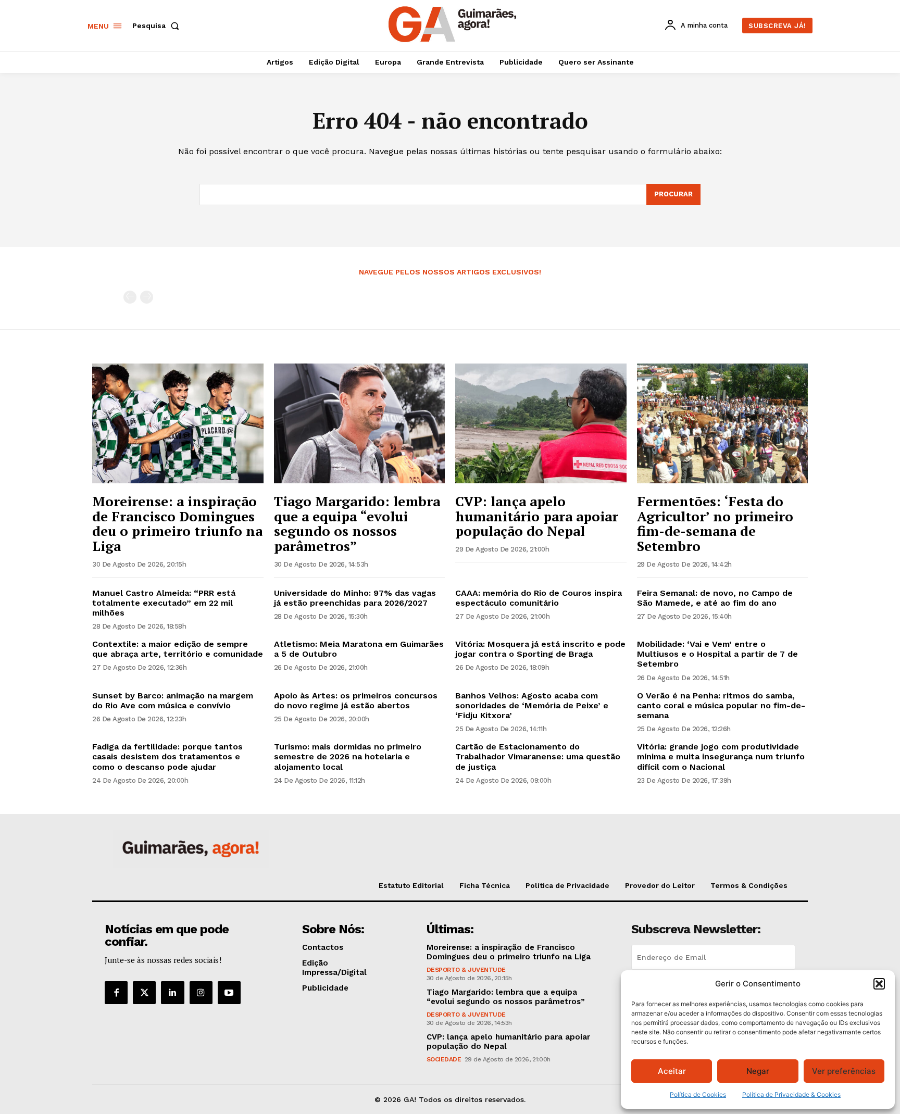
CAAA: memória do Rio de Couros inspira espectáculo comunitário (538, 598)
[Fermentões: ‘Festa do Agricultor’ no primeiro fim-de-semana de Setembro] (722, 423)
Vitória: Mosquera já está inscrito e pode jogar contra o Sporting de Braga (540, 649)
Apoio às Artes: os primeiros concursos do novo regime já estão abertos (356, 700)
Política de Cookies (698, 1094)
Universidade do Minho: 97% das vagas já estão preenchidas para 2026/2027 (355, 598)
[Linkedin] (172, 992)
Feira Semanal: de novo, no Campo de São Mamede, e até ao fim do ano (715, 598)
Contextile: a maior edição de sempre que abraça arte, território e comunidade (177, 649)
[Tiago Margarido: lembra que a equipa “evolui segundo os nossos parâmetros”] (359, 423)
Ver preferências (844, 1071)
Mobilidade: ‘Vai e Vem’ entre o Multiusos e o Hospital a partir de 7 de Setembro (717, 654)
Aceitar (672, 1071)
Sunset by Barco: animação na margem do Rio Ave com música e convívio (172, 700)
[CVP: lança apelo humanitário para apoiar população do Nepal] (541, 423)
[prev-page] (129, 297)
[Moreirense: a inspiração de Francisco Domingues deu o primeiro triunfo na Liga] (178, 423)
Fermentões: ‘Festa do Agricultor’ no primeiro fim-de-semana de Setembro (715, 523)
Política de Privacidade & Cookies (791, 1094)
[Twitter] (144, 992)
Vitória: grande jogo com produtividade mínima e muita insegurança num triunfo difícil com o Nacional (721, 756)
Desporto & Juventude (466, 969)
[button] (879, 984)
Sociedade (444, 1059)
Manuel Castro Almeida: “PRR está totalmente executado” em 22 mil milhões (163, 603)
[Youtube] (229, 992)
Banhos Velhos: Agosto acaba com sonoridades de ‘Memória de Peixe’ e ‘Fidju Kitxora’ (531, 705)
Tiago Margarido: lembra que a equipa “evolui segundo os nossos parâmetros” (357, 523)
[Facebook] (116, 992)
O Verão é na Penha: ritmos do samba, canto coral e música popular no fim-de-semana (721, 705)
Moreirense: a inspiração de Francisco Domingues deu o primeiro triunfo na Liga (177, 523)
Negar (757, 1071)
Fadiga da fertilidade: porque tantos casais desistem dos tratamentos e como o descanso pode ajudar (167, 756)
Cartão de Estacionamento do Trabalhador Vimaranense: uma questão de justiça (537, 756)
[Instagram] (201, 992)
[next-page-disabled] (146, 297)
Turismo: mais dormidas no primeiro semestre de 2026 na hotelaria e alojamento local (347, 756)
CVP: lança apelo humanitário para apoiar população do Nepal (536, 516)
